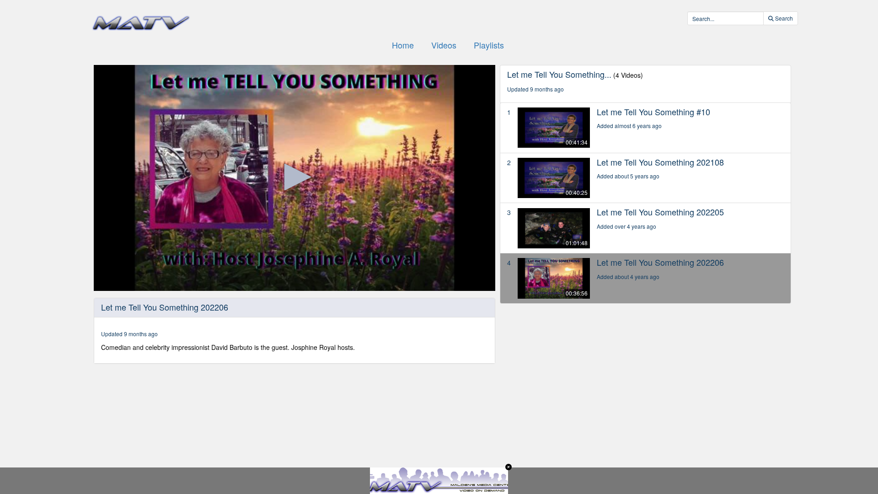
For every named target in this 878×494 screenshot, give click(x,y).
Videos (443, 45)
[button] (294, 177)
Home (403, 45)
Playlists (489, 45)
